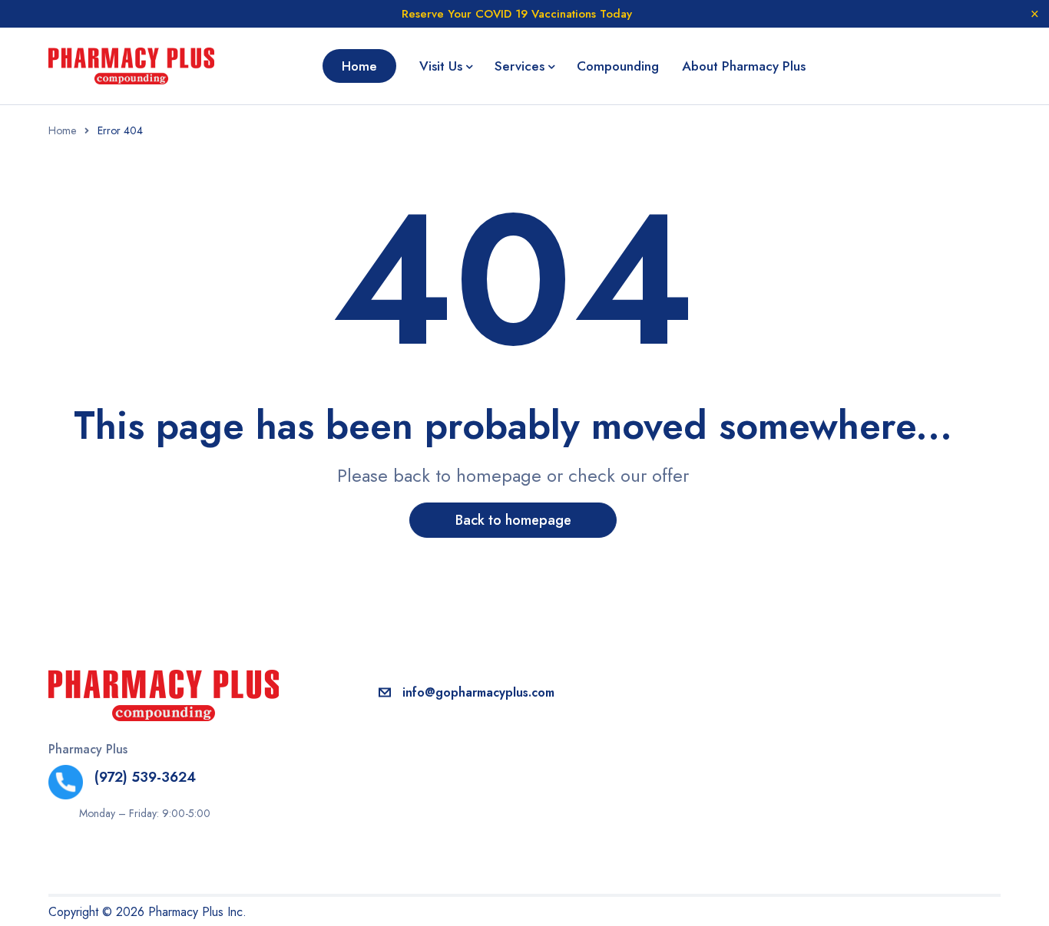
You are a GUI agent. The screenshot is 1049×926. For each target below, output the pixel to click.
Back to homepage (513, 520)
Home (62, 130)
